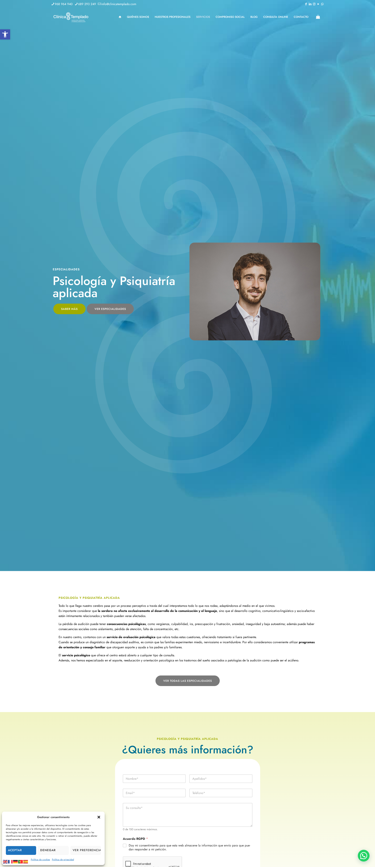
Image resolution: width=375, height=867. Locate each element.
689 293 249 (87, 4)
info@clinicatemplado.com (118, 4)
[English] (5, 861)
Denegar (48, 850)
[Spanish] (25, 861)
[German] (15, 861)
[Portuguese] (20, 861)
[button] (5, 34)
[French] (10, 861)
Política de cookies (40, 859)
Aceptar (15, 850)
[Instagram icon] (314, 4)
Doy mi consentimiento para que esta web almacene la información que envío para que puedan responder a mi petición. (189, 848)
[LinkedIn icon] (310, 4)
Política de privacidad (63, 859)
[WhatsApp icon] (322, 4)
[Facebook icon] (305, 4)
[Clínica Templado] (70, 17)
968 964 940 (64, 4)
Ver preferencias (87, 850)
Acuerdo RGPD (135, 839)
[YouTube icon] (318, 4)
